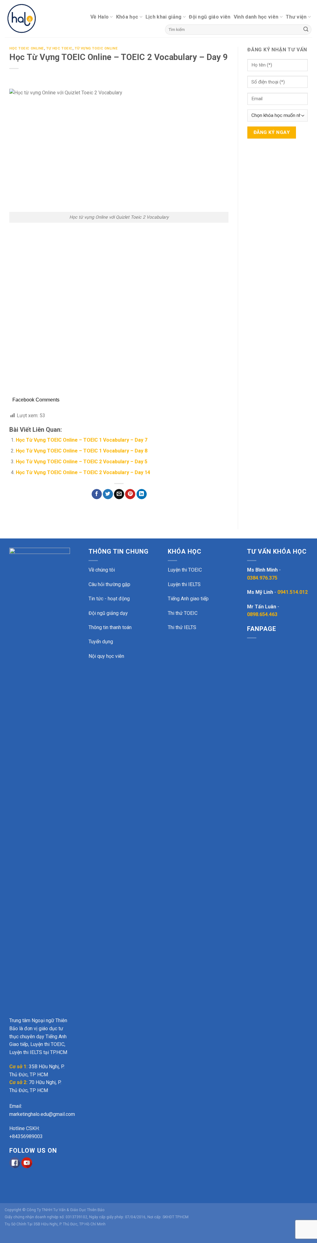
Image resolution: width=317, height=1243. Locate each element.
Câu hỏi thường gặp (109, 584)
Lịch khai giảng (163, 17)
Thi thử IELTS (182, 627)
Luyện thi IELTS (184, 584)
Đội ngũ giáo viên (209, 17)
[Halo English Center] (31, 18)
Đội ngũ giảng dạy (108, 613)
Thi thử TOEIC (183, 613)
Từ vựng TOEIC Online (96, 48)
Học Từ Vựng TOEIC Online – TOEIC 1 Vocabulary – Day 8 (81, 451)
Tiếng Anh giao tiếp (188, 599)
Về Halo (99, 17)
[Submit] (306, 29)
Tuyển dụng (101, 642)
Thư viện (296, 17)
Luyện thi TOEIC (185, 570)
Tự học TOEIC (59, 48)
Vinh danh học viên (256, 17)
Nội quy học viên (106, 656)
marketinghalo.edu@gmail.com (42, 1114)
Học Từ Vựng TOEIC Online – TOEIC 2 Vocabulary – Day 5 (81, 462)
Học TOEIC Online (26, 48)
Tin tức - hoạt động (109, 599)
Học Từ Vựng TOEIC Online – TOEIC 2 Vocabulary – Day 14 (83, 472)
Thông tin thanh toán (110, 627)
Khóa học (127, 17)
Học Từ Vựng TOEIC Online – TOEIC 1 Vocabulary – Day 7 (81, 440)
